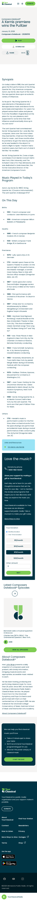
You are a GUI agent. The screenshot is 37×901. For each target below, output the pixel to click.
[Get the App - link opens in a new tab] (8, 856)
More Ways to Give (12, 519)
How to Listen (7, 831)
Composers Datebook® (11, 19)
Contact (5, 825)
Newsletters (23, 825)
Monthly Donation (14, 532)
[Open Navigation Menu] (18, 3)
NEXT (18, 573)
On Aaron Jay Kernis (16, 447)
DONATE (7, 809)
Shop (20, 843)
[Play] (4, 896)
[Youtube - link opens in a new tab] (13, 879)
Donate (30, 4)
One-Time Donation (15, 535)
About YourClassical (7, 818)
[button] (18, 621)
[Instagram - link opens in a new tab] (22, 879)
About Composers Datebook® (14, 713)
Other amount (12, 563)
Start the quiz (18, 759)
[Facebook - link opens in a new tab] (4, 879)
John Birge (10, 664)
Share (11, 53)
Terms (4, 843)
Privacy (21, 831)
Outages (22, 837)
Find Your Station (25, 818)
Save (23, 53)
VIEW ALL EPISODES (20, 650)
